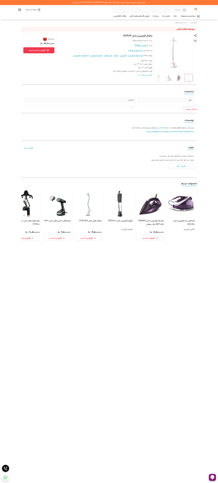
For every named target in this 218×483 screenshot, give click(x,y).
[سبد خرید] (19, 9)
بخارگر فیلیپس (97, 55)
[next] (24, 215)
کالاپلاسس (193, 23)
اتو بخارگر (108, 55)
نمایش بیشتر (191, 109)
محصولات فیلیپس (81, 55)
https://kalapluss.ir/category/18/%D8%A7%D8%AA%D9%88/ (170, 132)
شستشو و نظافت (180, 23)
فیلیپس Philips (141, 45)
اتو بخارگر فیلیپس (135, 55)
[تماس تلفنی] (5, 468)
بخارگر (116, 55)
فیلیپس (123, 55)
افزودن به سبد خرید (37, 50)
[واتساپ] (5, 477)
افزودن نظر (28, 148)
